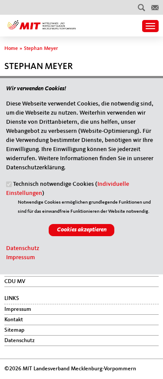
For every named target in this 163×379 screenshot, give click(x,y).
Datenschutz (22, 248)
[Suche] (141, 7)
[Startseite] (41, 22)
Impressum (20, 257)
